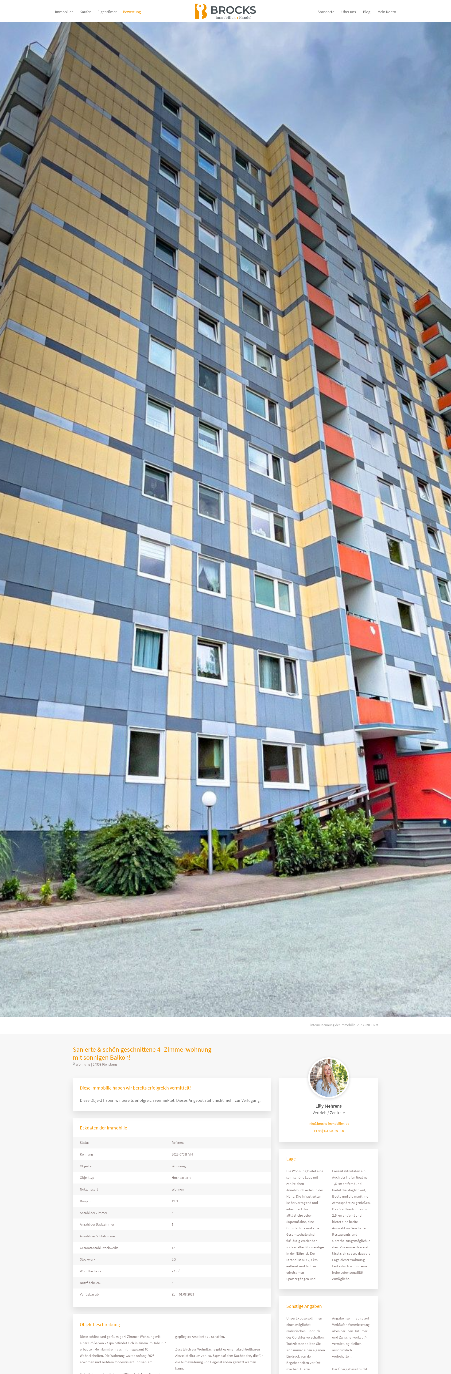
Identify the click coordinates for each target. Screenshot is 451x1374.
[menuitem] (64, 14)
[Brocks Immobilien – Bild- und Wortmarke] (225, 14)
